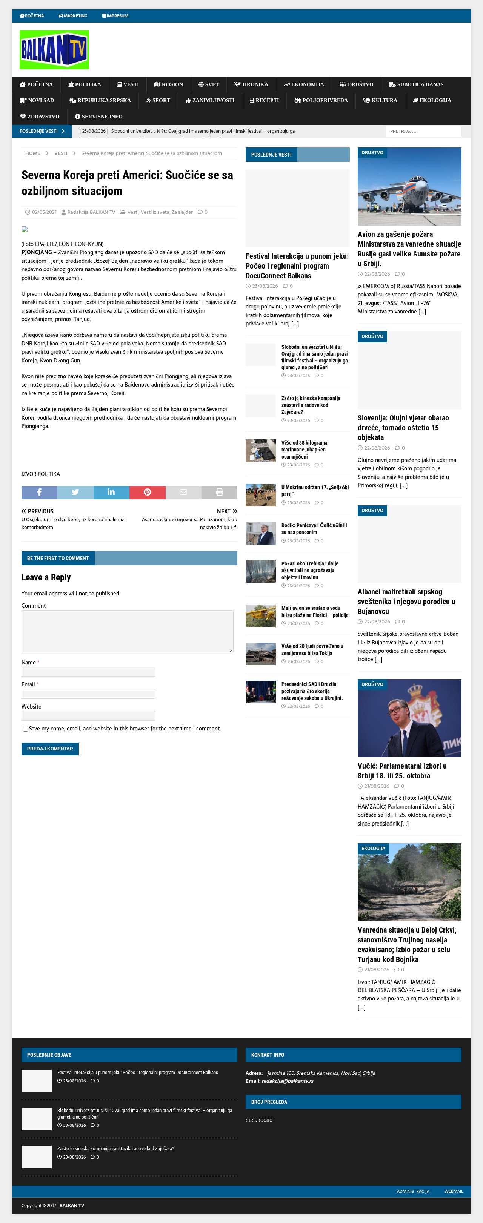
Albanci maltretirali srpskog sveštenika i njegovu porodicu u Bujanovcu (406, 601)
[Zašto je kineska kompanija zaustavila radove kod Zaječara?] (261, 406)
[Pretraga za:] (423, 131)
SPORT (160, 100)
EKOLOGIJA (434, 100)
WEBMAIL (454, 1191)
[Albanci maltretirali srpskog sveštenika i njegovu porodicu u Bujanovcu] (409, 544)
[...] (295, 323)
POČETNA (39, 84)
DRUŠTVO (360, 84)
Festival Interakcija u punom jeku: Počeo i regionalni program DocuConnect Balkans (297, 266)
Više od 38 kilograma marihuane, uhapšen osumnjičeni (304, 449)
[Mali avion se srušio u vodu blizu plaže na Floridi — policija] (261, 616)
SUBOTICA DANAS (420, 84)
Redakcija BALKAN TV (91, 212)
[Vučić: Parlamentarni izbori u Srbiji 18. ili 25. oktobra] (409, 718)
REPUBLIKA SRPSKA (103, 100)
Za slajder (182, 212)
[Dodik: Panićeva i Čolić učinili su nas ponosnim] (261, 533)
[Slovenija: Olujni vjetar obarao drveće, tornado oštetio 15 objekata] (409, 370)
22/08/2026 (299, 706)
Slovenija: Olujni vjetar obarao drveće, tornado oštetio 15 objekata (403, 427)
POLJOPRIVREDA (324, 100)
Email (29, 684)
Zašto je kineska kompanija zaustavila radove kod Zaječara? (310, 405)
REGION (171, 84)
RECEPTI (266, 100)
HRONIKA (254, 84)
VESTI (130, 84)
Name (29, 662)
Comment (34, 606)
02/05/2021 (44, 212)
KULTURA (383, 100)
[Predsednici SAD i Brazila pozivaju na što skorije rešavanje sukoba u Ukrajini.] (261, 692)
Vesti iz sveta (155, 212)
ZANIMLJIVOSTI (212, 100)
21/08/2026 (377, 786)
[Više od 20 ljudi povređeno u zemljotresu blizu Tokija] (261, 654)
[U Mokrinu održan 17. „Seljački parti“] (261, 495)
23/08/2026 (265, 286)
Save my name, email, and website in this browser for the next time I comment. (125, 728)
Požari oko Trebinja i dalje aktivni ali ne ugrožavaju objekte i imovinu (309, 570)
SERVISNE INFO (101, 117)
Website (32, 707)
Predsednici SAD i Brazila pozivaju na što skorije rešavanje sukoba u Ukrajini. (312, 691)
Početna (34, 15)
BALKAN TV (72, 1205)
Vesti (133, 212)
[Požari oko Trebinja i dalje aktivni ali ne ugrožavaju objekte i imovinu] (261, 571)
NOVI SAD (40, 100)
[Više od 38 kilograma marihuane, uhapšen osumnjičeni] (261, 450)
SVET (211, 84)
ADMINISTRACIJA (413, 1191)
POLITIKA (87, 84)
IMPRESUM (117, 15)
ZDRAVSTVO (43, 117)
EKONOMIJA (307, 84)
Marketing (75, 15)
